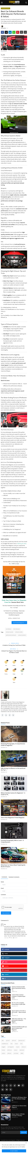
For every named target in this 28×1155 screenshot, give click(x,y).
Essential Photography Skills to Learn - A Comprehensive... (12, 841)
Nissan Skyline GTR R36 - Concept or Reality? (18, 1114)
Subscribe (23, 1132)
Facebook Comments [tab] (14, 877)
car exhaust (8, 629)
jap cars (8, 1040)
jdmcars (9, 1053)
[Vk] (6, 1089)
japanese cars (21, 1040)
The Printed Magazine (18, 622)
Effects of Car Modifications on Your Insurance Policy (12, 310)
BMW (22, 1053)
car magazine (11, 1047)
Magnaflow (4, 220)
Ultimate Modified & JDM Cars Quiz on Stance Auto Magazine (19, 1028)
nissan (16, 1043)
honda (3, 1050)
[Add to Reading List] (25, 32)
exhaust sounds (9, 632)
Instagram (13, 554)
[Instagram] (10, 1085)
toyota (17, 1047)
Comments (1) (5, 920)
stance (15, 1050)
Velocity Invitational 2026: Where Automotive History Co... (18, 988)
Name (2, 882)
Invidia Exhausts (5, 232)
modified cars (5, 1043)
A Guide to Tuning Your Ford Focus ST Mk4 (14, 645)
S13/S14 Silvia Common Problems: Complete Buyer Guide (18, 996)
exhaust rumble (18, 632)
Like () (15, 937)
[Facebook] (2, 1085)
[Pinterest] (22, 1085)
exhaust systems (22, 635)
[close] (26, 1143)
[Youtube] (18, 1085)
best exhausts (16, 629)
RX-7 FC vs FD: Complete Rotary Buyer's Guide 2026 (18, 1003)
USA (11, 1043)
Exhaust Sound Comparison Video (12, 383)
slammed (22, 1050)
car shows (16, 1053)
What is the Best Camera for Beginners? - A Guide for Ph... (13, 793)
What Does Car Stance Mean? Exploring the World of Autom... (13, 865)
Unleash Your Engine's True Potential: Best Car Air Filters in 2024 (14, 651)
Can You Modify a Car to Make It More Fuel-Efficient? (12, 316)
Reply (11, 937)
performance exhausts (11, 635)
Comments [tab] (4, 877)
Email (2, 888)
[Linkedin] (2, 1089)
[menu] (2, 2)
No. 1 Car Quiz (14, 607)
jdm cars (14, 1040)
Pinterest (19, 554)
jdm (3, 1040)
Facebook (3, 556)
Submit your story (21, 543)
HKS (2, 244)
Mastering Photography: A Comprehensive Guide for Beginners (13, 744)
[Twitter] (6, 1085)
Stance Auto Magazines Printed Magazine (12, 817)
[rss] (10, 1089)
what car (24, 1047)
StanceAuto (4, 700)
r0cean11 (13, 991)
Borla (2, 206)
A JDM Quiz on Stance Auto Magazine (19, 1106)
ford (21, 1043)
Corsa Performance (6, 173)
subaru (3, 1053)
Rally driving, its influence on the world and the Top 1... (13, 769)
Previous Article (15, 643)
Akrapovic (3, 191)
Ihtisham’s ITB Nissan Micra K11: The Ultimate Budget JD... (19, 1099)
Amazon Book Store (17, 602)
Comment (3, 894)
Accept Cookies (14, 1151)
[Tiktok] (14, 1085)
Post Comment (6, 913)
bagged (3, 1047)
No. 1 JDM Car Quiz (14, 563)
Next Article (13, 649)
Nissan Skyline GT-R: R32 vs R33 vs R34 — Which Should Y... (19, 1012)
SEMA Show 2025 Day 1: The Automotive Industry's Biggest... (19, 1020)
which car (9, 1050)
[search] (26, 2)
